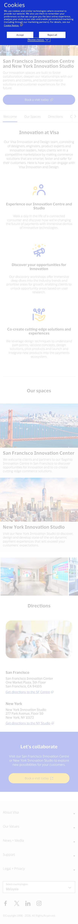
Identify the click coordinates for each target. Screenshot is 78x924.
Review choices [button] (36, 39)
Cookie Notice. (11, 25)
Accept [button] (20, 35)
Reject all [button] (52, 35)
